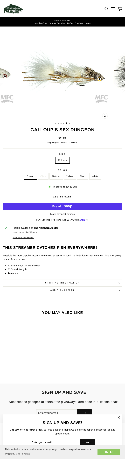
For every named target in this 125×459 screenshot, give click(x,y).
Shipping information (62, 283)
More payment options (62, 214)
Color (63, 170)
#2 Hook (62, 160)
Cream (30, 176)
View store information (23, 237)
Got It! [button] (109, 452)
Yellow (70, 176)
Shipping (51, 142)
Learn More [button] (23, 453)
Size (62, 154)
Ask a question (62, 290)
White (95, 176)
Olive (43, 176)
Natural (56, 176)
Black (83, 176)
